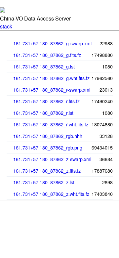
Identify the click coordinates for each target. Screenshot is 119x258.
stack (6, 26)
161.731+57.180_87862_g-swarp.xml (52, 43)
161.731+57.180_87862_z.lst (43, 182)
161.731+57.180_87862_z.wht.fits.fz (51, 193)
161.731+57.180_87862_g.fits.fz (47, 54)
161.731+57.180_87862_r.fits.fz (46, 101)
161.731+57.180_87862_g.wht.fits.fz (51, 77)
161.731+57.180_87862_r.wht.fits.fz (50, 124)
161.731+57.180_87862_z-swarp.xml (52, 158)
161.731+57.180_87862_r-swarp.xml (51, 89)
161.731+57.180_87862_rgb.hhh (47, 135)
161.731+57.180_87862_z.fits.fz (47, 170)
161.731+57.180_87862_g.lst (44, 66)
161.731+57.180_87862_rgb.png (47, 147)
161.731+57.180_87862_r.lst (43, 112)
